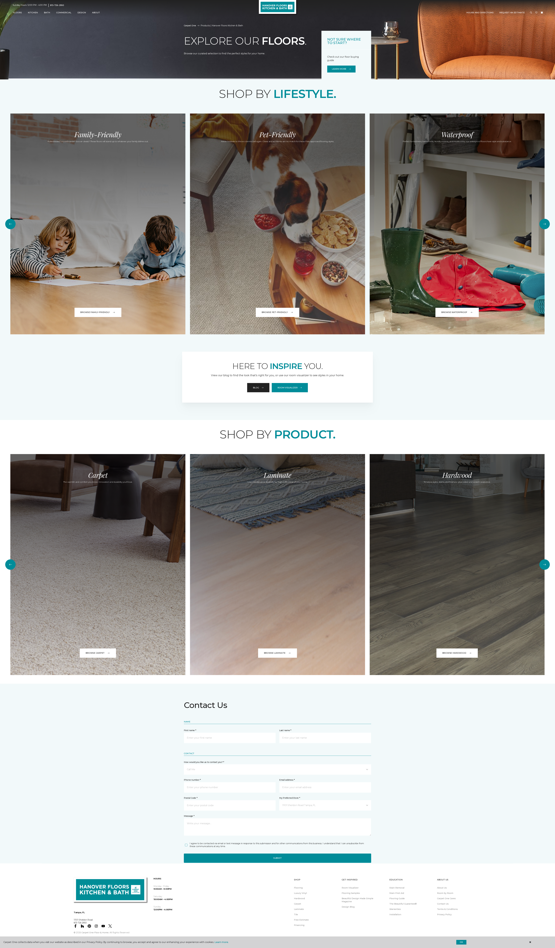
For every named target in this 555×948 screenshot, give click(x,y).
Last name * (285, 730)
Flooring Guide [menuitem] (397, 898)
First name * (190, 730)
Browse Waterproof (454, 312)
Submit (277, 858)
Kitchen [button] (33, 12)
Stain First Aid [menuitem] (396, 893)
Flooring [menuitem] (298, 887)
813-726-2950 (57, 5)
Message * (189, 816)
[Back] (10, 224)
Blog (256, 387)
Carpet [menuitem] (297, 904)
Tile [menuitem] (296, 914)
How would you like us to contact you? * (204, 762)
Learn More (339, 69)
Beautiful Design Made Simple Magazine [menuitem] (357, 900)
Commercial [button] (63, 12)
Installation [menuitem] (395, 914)
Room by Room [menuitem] (445, 893)
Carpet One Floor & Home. (95, 932)
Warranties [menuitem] (395, 909)
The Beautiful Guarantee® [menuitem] (403, 904)
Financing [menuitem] (299, 925)
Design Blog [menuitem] (348, 907)
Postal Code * (190, 798)
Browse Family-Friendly (95, 312)
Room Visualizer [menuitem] (350, 887)
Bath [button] (47, 12)
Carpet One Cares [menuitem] (446, 898)
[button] (531, 13)
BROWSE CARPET (95, 653)
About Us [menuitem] (442, 887)
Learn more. (221, 942)
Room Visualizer (288, 387)
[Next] (544, 224)
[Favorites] (536, 13)
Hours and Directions (479, 12)
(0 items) (542, 13)
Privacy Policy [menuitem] (444, 914)
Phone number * (192, 780)
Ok (461, 942)
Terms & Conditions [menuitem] (447, 909)
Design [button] (81, 12)
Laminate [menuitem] (299, 909)
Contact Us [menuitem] (443, 904)
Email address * (287, 780)
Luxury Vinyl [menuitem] (300, 893)
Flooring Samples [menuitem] (351, 893)
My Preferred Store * (289, 798)
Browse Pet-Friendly (275, 312)
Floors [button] (17, 12)
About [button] (96, 12)
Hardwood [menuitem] (299, 898)
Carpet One (190, 25)
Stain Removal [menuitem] (396, 887)
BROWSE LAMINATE (274, 653)
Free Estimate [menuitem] (301, 920)
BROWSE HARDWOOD (454, 653)
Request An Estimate (512, 12)
